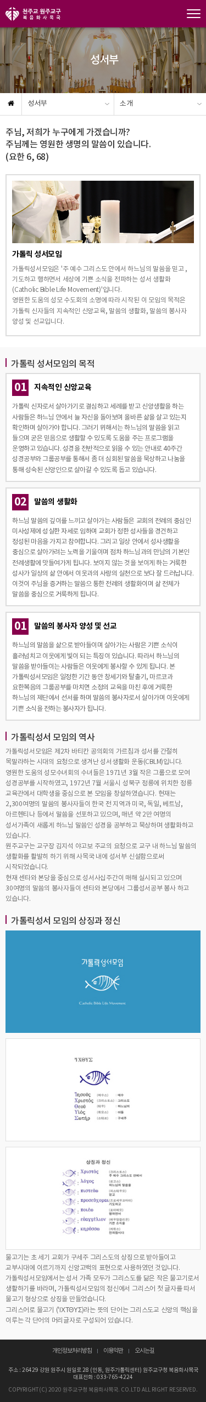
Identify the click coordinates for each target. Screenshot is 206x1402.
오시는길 (144, 1351)
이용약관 (113, 1351)
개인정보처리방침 (72, 1351)
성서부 (37, 104)
